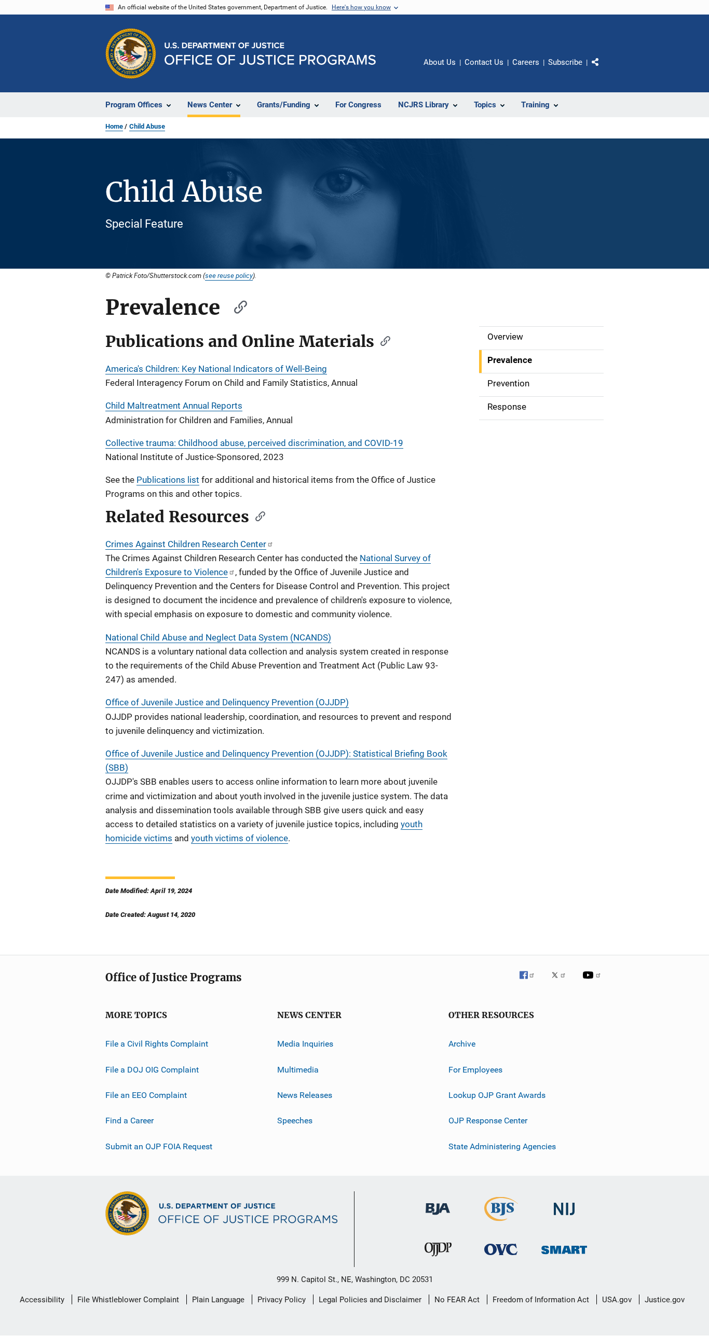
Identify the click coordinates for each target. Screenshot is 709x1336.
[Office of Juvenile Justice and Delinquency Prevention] (438, 1258)
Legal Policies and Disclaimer (370, 1299)
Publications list (168, 480)
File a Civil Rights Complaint (156, 1044)
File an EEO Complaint (146, 1095)
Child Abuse (147, 126)
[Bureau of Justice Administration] (438, 1216)
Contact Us (484, 62)
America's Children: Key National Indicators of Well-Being (216, 369)
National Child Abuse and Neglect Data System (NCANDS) (218, 637)
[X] (562, 982)
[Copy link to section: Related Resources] (257, 515)
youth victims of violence (239, 838)
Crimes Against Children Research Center (185, 544)
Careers (525, 62)
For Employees (475, 1069)
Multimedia (298, 1069)
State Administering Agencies (502, 1146)
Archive (461, 1044)
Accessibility (42, 1299)
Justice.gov (665, 1299)
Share (603, 69)
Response (506, 406)
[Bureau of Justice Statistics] (501, 1223)
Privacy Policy (281, 1299)
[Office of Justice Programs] (130, 53)
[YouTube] (593, 982)
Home (114, 126)
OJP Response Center (487, 1120)
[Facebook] (531, 982)
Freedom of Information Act (541, 1299)
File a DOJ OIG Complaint (152, 1069)
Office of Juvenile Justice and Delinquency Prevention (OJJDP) (227, 702)
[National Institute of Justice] (564, 1217)
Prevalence (509, 360)
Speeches (294, 1120)
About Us (440, 62)
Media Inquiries (305, 1044)
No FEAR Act (457, 1299)
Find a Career (129, 1120)
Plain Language (218, 1299)
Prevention (508, 383)
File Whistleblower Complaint (128, 1299)
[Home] (270, 54)
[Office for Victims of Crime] (500, 1256)
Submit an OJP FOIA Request (158, 1146)
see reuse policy (229, 275)
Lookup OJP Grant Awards (497, 1095)
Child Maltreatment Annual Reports (173, 405)
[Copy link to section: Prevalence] (235, 305)
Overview (505, 336)
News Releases (304, 1095)
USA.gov (617, 1299)
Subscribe (565, 62)
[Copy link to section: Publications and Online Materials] (382, 340)
